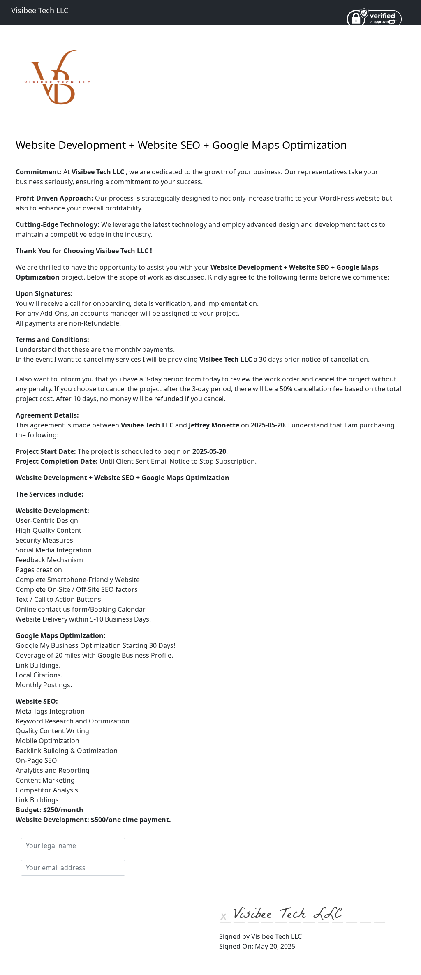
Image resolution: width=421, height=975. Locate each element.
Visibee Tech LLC (39, 10)
